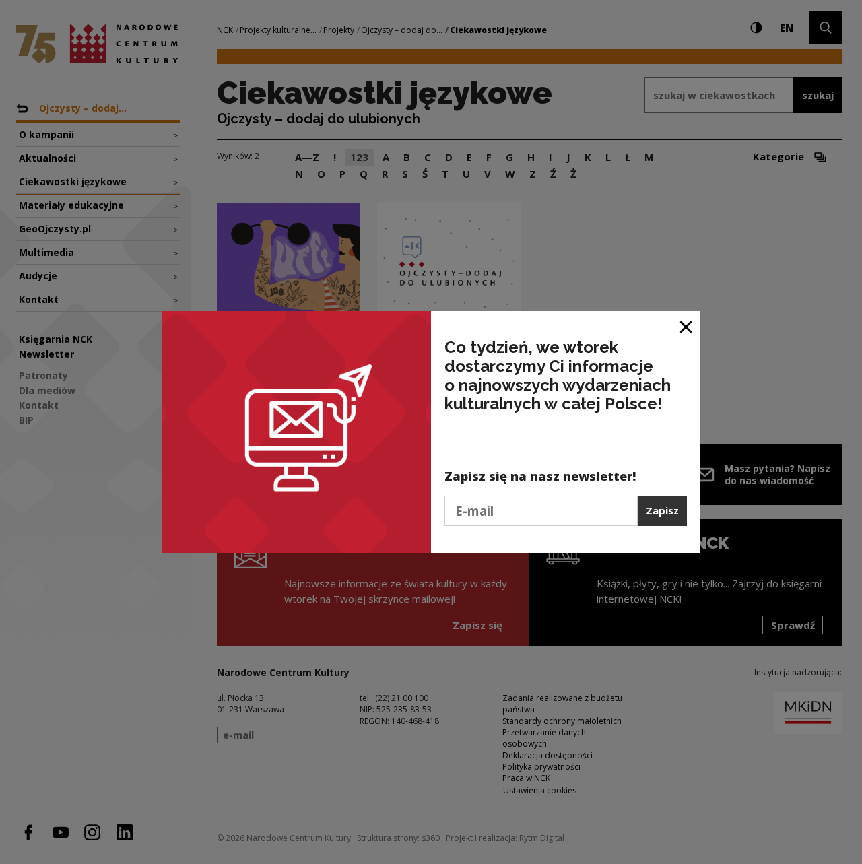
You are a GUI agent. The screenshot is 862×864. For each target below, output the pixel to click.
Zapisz (662, 510)
